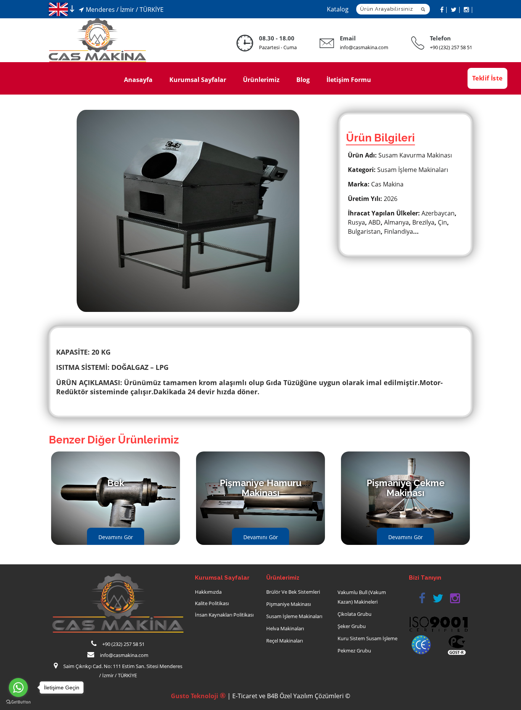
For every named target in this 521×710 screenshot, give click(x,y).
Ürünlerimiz (261, 79)
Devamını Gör (115, 537)
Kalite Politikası (212, 603)
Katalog (338, 9)
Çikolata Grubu (354, 613)
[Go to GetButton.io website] (18, 702)
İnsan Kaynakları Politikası (224, 614)
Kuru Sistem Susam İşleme (367, 638)
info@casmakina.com (364, 47)
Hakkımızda (208, 591)
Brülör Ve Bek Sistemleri (293, 591)
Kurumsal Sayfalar (197, 79)
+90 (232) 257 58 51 (451, 47)
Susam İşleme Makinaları (294, 616)
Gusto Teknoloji (198, 696)
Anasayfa (138, 79)
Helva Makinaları (285, 628)
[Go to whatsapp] (18, 687)
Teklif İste (487, 78)
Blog (303, 79)
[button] (421, 598)
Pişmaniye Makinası (288, 604)
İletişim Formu (348, 79)
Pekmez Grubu (354, 650)
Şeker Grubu (352, 626)
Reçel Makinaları (284, 640)
